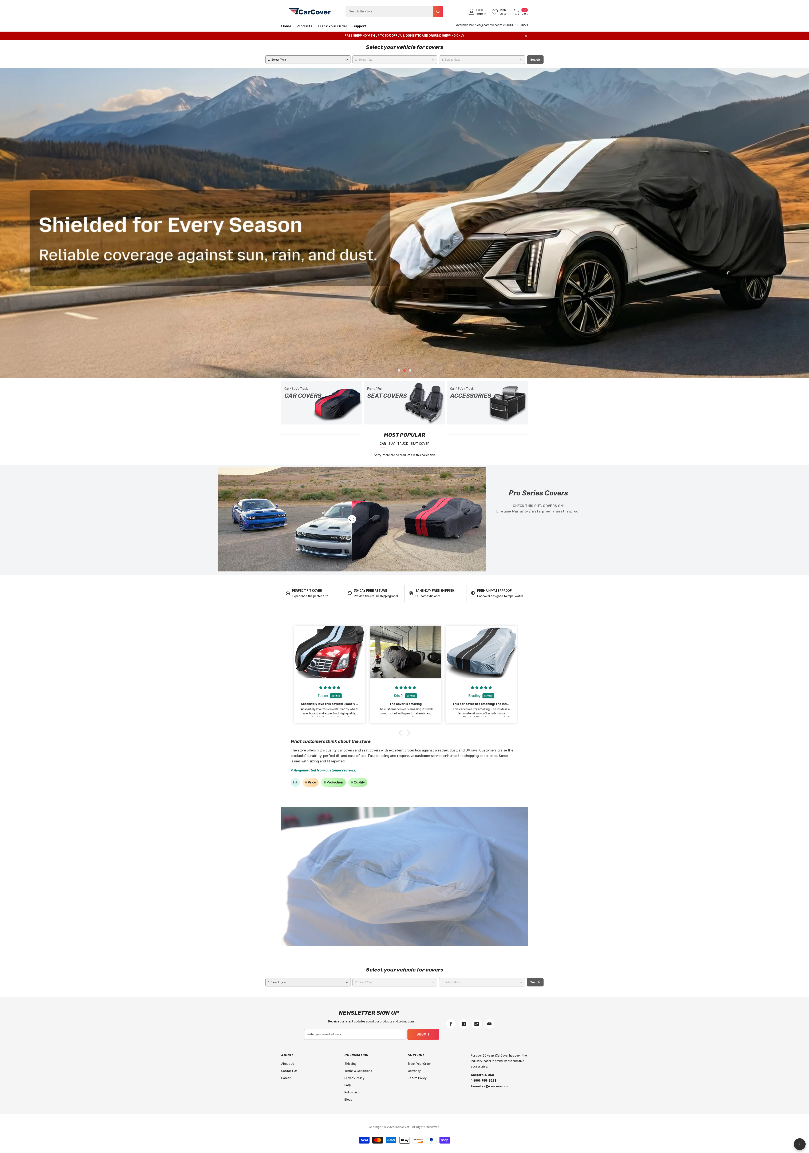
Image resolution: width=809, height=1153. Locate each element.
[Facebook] (451, 1024)
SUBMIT (423, 1034)
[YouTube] (489, 1024)
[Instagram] (464, 1024)
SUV (391, 444)
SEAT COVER (419, 444)
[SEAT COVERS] (404, 402)
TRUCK (402, 444)
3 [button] (410, 370)
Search (535, 59)
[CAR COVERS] (321, 402)
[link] (312, 593)
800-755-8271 (517, 25)
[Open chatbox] (800, 1144)
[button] (84, 223)
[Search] (394, 11)
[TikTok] (476, 1024)
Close (526, 36)
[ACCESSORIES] (487, 402)
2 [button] (404, 370)
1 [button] (399, 370)
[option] (404, 223)
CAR (383, 444)
